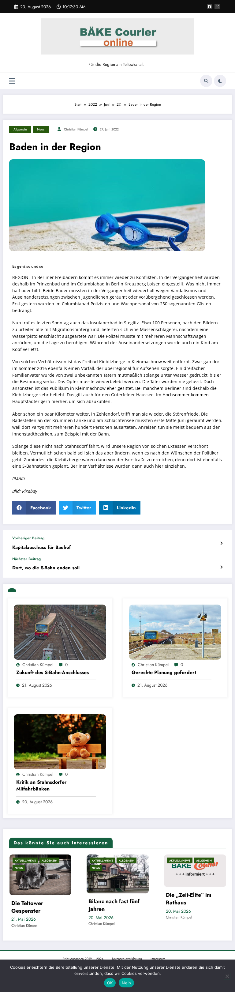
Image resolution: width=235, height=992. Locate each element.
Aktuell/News (36, 860)
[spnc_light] (220, 81)
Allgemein (20, 129)
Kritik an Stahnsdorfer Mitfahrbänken (41, 785)
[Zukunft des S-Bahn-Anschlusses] (60, 631)
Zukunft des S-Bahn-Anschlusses (52, 672)
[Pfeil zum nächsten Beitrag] (221, 567)
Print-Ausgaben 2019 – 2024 (83, 957)
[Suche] (206, 80)
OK (110, 982)
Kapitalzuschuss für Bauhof (41, 547)
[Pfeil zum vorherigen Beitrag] (221, 543)
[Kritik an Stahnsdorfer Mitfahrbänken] (60, 741)
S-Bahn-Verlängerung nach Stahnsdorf (203, 900)
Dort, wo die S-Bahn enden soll (46, 568)
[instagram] (217, 6)
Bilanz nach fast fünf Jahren (47, 905)
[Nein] (227, 976)
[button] (34, 508)
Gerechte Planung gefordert (164, 672)
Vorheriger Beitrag (28, 538)
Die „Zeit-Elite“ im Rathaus (122, 899)
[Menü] (12, 81)
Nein (126, 982)
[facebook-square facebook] (209, 6)
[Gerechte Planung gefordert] (175, 631)
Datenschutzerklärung (127, 957)
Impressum (158, 957)
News (40, 129)
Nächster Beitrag (26, 559)
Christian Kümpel (76, 129)
